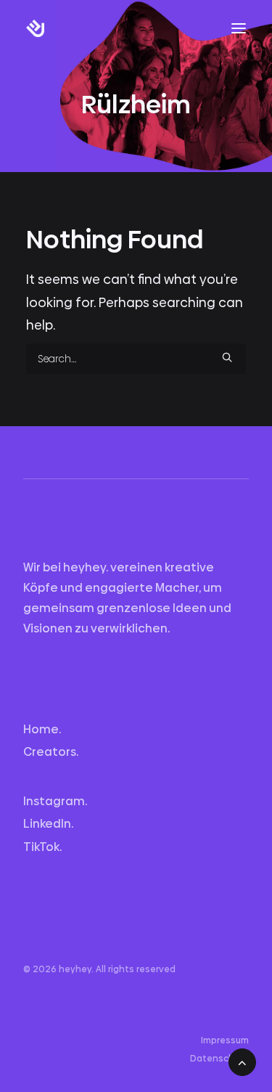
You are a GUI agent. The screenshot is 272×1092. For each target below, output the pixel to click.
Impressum (225, 1040)
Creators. (50, 751)
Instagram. (55, 801)
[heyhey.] (69, 28)
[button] (238, 28)
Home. (42, 729)
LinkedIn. (48, 823)
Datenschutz (219, 1058)
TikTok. (42, 847)
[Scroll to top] (242, 1059)
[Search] (136, 358)
